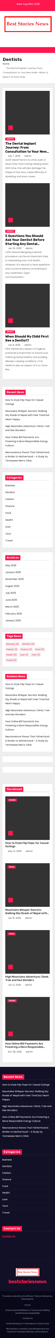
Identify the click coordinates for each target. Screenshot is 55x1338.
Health (9, 520)
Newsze (46, 1296)
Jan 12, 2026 (15, 984)
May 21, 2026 (15, 851)
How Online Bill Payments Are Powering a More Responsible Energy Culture (26, 441)
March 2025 (12, 606)
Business (10, 485)
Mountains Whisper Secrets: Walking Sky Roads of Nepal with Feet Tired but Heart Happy (27, 415)
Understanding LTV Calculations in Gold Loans (27, 1323)
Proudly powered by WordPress (18, 1296)
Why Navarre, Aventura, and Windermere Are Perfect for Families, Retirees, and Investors (27, 1330)
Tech (8, 533)
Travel (9, 540)
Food (8, 513)
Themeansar (27, 1299)
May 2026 (10, 565)
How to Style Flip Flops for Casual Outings (26, 1084)
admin (28, 156)
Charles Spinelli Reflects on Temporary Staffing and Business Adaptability (27, 1311)
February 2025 (13, 613)
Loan (8, 526)
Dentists (10, 139)
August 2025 (12, 586)
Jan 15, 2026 (15, 918)
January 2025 (13, 620)
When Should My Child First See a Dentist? (27, 338)
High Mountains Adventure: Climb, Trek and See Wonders (27, 978)
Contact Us (27, 1318)
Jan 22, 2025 (15, 248)
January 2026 (13, 572)
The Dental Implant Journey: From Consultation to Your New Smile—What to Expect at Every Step (25, 152)
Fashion (9, 499)
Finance (9, 506)
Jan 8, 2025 (14, 345)
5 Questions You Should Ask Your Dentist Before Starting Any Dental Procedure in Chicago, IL (24, 242)
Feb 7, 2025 (14, 156)
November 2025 (14, 579)
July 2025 (10, 593)
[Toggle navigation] (50, 50)
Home (6, 63)
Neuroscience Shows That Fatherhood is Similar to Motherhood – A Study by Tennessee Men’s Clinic (27, 456)
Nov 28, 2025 (15, 1051)
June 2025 (11, 600)
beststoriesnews (27, 36)
